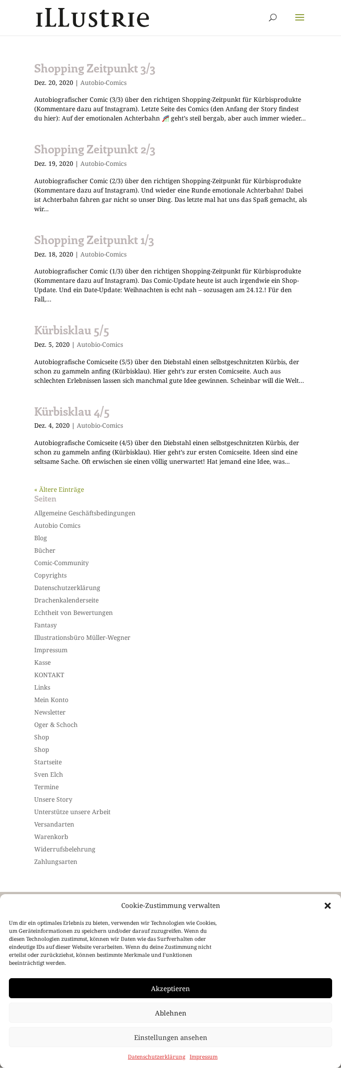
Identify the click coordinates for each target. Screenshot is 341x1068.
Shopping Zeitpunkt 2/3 (94, 149)
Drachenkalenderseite (66, 600)
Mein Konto (51, 699)
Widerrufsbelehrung (64, 849)
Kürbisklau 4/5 (72, 411)
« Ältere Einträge (59, 489)
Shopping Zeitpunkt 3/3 (94, 68)
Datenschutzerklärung (156, 1056)
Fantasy (45, 625)
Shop (41, 737)
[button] (327, 905)
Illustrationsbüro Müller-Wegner (82, 637)
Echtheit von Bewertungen (73, 612)
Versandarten (54, 824)
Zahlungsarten (55, 861)
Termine (46, 787)
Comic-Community (61, 562)
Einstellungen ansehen (170, 1037)
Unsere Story (53, 799)
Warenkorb (51, 836)
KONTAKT (49, 675)
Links (42, 687)
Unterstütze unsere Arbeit (72, 811)
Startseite (48, 762)
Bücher (45, 550)
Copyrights (50, 575)
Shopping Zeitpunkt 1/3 (94, 239)
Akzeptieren (170, 988)
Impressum (204, 1056)
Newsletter (50, 712)
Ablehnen (170, 1012)
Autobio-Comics (103, 82)
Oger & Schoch (56, 724)
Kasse (42, 662)
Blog (40, 538)
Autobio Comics (57, 525)
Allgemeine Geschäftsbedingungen (84, 513)
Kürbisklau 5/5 (71, 329)
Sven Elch (48, 774)
